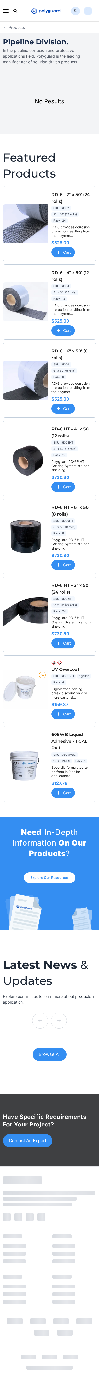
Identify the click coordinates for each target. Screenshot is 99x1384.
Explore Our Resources (50, 877)
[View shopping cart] (88, 11)
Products (17, 27)
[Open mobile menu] (6, 11)
